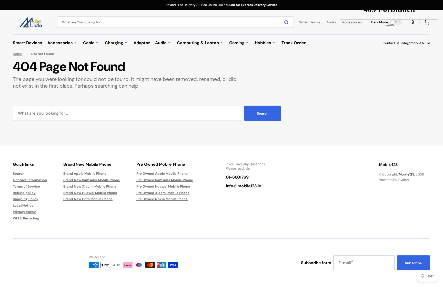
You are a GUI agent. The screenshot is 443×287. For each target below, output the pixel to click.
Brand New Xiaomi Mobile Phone (89, 186)
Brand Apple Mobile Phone (84, 174)
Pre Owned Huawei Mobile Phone (163, 186)
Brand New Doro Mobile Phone (88, 199)
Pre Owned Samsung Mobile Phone (164, 180)
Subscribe (413, 263)
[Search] (287, 22)
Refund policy (24, 193)
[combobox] (175, 22)
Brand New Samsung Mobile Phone (91, 180)
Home (17, 54)
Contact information (30, 180)
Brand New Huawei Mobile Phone (90, 193)
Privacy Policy (24, 212)
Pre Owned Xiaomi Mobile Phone (162, 193)
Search (262, 113)
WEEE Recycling (26, 218)
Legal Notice (23, 205)
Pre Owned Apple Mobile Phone (162, 174)
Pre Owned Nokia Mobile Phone (162, 199)
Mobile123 (406, 174)
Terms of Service (26, 186)
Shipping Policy (25, 199)
